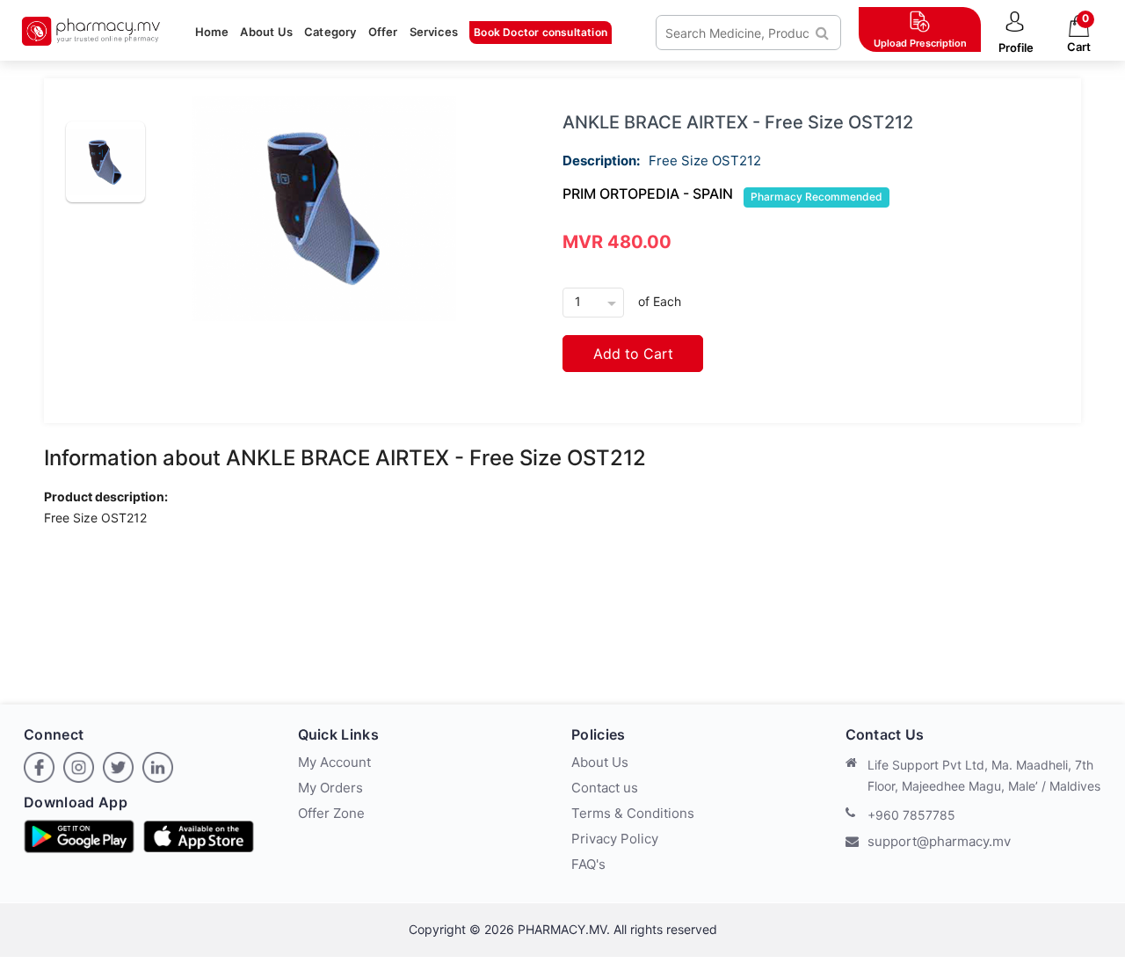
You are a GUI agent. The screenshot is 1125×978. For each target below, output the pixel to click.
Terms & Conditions (632, 813)
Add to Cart (633, 353)
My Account (334, 762)
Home (212, 32)
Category (330, 32)
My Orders (330, 787)
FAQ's (588, 864)
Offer (383, 32)
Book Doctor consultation (540, 32)
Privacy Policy (614, 838)
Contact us (604, 787)
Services (434, 32)
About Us (266, 32)
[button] (1015, 33)
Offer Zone (331, 813)
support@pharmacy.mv (939, 841)
